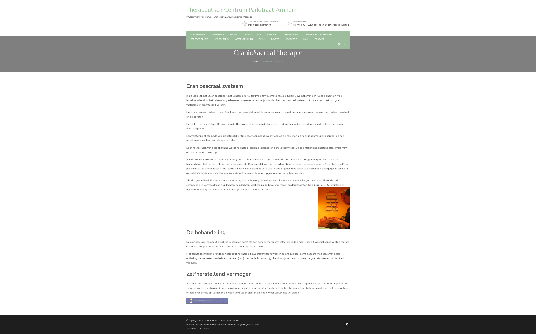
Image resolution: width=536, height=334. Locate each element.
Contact (319, 39)
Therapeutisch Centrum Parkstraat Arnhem (241, 9)
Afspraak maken (244, 39)
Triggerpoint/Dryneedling (318, 34)
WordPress (192, 328)
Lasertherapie (290, 34)
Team (262, 39)
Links (305, 39)
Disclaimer (204, 328)
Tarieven (275, 39)
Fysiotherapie (198, 34)
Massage (271, 34)
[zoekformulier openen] (345, 44)
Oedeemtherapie (199, 39)
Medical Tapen (221, 39)
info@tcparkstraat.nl (259, 24)
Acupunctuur (251, 34)
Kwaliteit (291, 39)
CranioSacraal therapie (224, 34)
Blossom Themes (227, 324)
